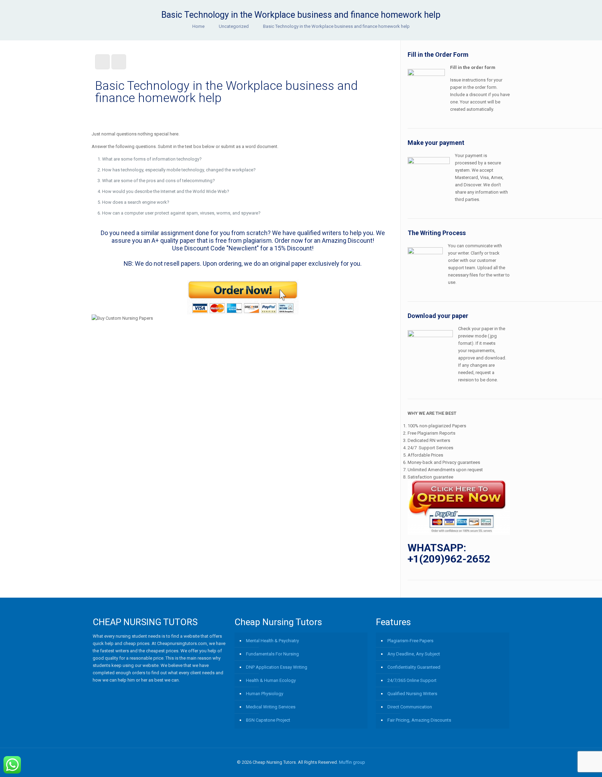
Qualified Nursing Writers (412, 693)
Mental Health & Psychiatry (272, 640)
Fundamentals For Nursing (272, 653)
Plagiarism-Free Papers (410, 640)
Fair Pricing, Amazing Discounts (419, 720)
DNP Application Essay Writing (276, 667)
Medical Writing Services (270, 706)
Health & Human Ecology (271, 680)
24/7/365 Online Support (412, 680)
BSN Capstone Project (268, 720)
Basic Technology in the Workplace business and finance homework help (336, 26)
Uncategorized (234, 26)
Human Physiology (264, 693)
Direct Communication (409, 706)
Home (198, 26)
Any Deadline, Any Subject (413, 653)
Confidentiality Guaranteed (413, 667)
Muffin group (352, 762)
